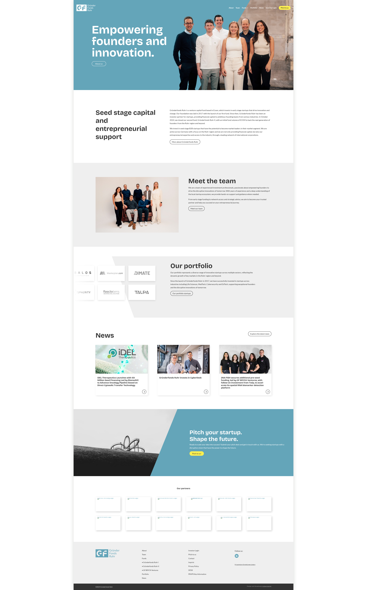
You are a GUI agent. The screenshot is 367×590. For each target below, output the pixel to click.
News (261, 8)
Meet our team (196, 208)
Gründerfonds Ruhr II (151, 566)
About (231, 8)
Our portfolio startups (182, 293)
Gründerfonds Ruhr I (151, 562)
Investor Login (271, 8)
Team (238, 8)
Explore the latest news (259, 334)
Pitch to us (285, 8)
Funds (244, 8)
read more (122, 370)
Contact (191, 558)
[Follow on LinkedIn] (237, 556)
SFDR (190, 570)
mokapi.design (266, 586)
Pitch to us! (196, 453)
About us (99, 64)
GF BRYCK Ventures (150, 570)
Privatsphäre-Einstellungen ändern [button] (245, 564)
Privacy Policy (193, 566)
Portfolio (253, 8)
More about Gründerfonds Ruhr (185, 142)
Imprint (191, 562)
